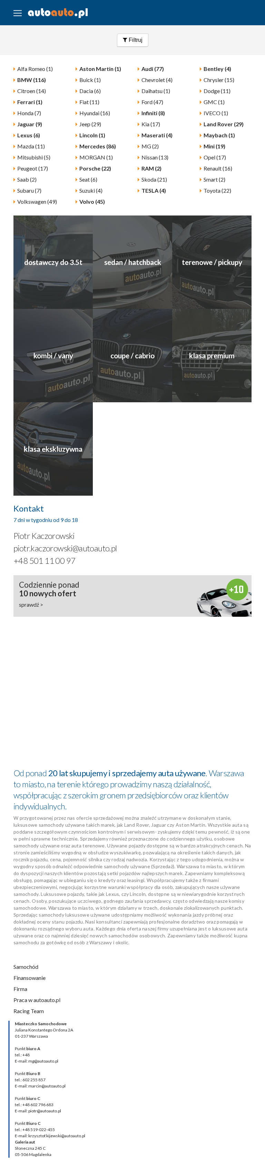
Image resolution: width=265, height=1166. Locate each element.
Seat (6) (88, 179)
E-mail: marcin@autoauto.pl (40, 1086)
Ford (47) (152, 102)
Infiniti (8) (153, 113)
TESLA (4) (153, 190)
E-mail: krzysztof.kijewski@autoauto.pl (50, 1135)
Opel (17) (215, 157)
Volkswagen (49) (37, 201)
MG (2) (150, 146)
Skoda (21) (154, 179)
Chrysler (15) (219, 79)
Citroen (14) (31, 91)
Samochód (25, 966)
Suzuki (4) (90, 190)
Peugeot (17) (32, 168)
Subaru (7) (29, 190)
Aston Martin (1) (100, 68)
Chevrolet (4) (157, 79)
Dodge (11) (217, 91)
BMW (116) (31, 79)
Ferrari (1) (29, 102)
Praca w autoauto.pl (36, 1000)
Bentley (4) (217, 68)
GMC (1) (214, 102)
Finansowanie (29, 977)
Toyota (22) (217, 190)
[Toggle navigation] (17, 13)
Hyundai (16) (94, 113)
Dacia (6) (90, 91)
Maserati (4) (157, 135)
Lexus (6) (28, 135)
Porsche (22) (95, 168)
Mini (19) (214, 146)
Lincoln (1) (92, 135)
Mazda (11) (31, 146)
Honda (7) (29, 113)
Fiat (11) (89, 102)
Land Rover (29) (224, 124)
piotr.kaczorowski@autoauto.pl (65, 548)
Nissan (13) (154, 157)
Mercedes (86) (97, 146)
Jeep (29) (90, 124)
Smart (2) (214, 179)
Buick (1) (90, 79)
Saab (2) (27, 179)
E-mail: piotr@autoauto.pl (38, 1110)
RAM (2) (151, 168)
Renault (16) (218, 168)
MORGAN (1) (96, 157)
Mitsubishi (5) (33, 157)
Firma (20, 988)
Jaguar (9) (29, 124)
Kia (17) (150, 124)
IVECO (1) (216, 113)
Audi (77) (152, 68)
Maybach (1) (219, 135)
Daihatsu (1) (155, 91)
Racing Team (28, 1011)
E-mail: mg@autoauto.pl (36, 1061)
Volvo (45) (92, 201)
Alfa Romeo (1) (35, 68)
